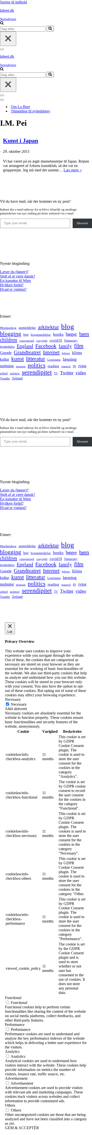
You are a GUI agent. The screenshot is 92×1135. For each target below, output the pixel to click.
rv (74, 366)
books (58, 334)
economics (7, 346)
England (25, 346)
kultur (4, 359)
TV (56, 373)
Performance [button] (15, 1025)
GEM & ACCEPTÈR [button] (22, 1128)
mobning (7, 366)
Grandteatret (27, 352)
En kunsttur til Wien (15, 280)
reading (53, 366)
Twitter (66, 372)
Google (6, 353)
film (78, 346)
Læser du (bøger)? (14, 272)
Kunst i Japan (20, 140)
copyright (41, 340)
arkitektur (48, 327)
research (66, 366)
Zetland (17, 378)
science (15, 373)
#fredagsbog (8, 328)
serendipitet (37, 372)
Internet (51, 352)
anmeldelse (27, 328)
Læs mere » (73, 170)
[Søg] (2, 23)
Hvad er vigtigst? (13, 289)
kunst (17, 359)
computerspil (26, 340)
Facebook (45, 346)
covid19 (56, 340)
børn (84, 334)
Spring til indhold (13, 2)
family (65, 346)
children (8, 340)
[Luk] (8, 39)
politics (36, 365)
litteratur (35, 359)
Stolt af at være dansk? (17, 276)
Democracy (71, 340)
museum (21, 366)
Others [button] (10, 1105)
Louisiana (54, 359)
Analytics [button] (12, 1051)
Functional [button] (13, 998)
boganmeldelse (41, 334)
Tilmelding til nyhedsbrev (30, 111)
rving (82, 366)
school (4, 373)
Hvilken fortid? (12, 285)
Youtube (5, 378)
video (81, 372)
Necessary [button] (13, 699)
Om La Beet (20, 107)
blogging (10, 334)
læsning (70, 359)
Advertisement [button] (16, 1078)
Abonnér (82, 223)
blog (67, 326)
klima (77, 352)
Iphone (66, 353)
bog (25, 334)
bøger (71, 334)
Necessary (19, 704)
